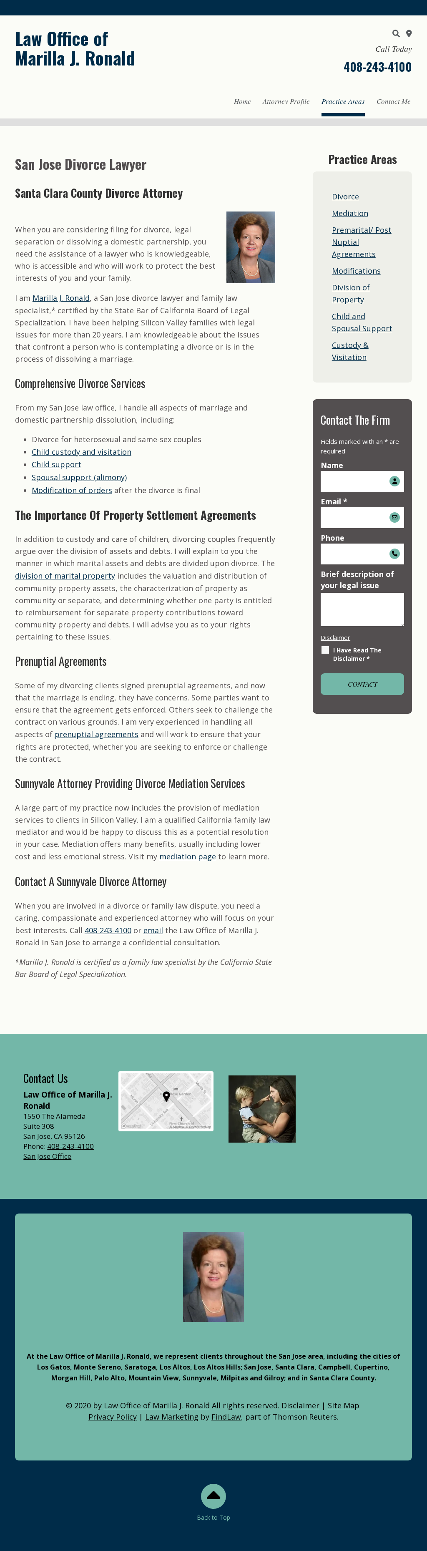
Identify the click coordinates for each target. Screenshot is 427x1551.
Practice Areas (343, 101)
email (153, 930)
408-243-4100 (378, 66)
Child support (56, 464)
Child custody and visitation (81, 452)
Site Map (343, 1405)
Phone (332, 538)
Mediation (350, 213)
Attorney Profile (286, 101)
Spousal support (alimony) (79, 477)
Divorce (345, 196)
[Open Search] (396, 33)
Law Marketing (171, 1417)
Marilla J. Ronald (61, 298)
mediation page (187, 856)
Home (242, 101)
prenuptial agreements (96, 734)
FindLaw (226, 1417)
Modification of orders (72, 490)
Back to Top (213, 1517)
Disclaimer (335, 637)
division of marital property (65, 576)
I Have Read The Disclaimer (357, 654)
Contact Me (394, 101)
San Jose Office (47, 1156)
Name (332, 465)
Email (334, 501)
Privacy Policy (112, 1417)
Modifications (356, 271)
